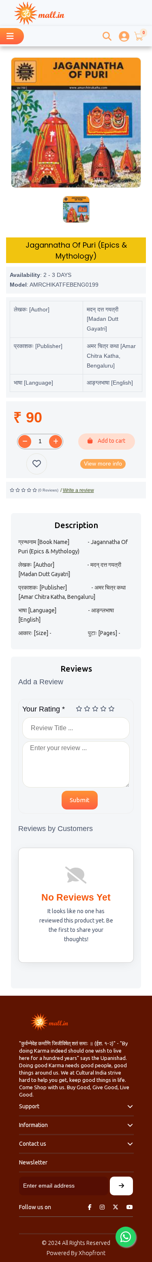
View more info (103, 463)
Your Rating (43, 709)
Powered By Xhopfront (76, 1253)
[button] (138, 36)
